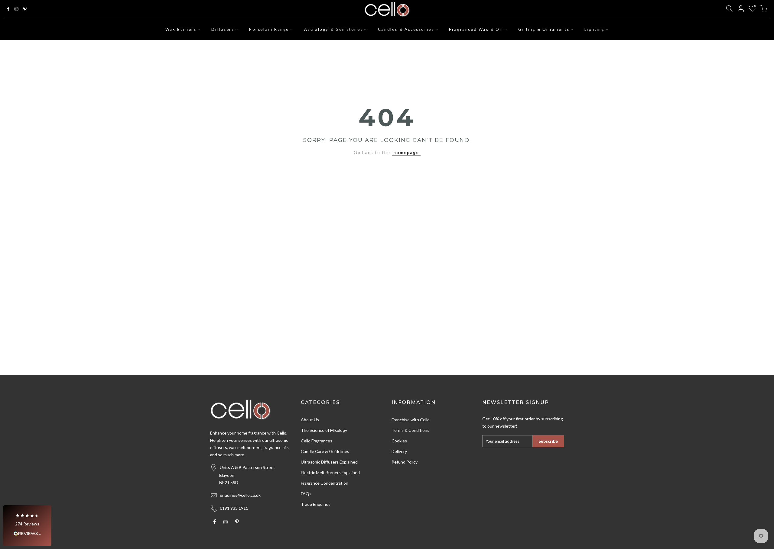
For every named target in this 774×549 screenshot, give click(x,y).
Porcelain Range (269, 29)
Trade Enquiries (315, 504)
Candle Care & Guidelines (325, 451)
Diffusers (222, 29)
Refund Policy (405, 461)
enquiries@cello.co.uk (240, 495)
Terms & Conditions (410, 430)
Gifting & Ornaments (543, 29)
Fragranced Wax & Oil (476, 29)
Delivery (399, 451)
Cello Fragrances (316, 440)
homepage (406, 152)
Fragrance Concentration (324, 483)
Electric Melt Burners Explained (330, 472)
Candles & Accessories (406, 29)
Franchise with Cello (411, 419)
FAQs (306, 493)
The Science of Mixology (324, 430)
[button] (27, 525)
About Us (310, 419)
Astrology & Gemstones (333, 29)
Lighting (594, 29)
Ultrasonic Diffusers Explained (329, 461)
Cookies (399, 440)
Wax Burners (181, 29)
